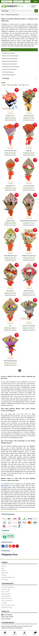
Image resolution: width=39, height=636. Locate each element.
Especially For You (10, 186)
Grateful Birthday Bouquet (10, 255)
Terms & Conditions (6, 600)
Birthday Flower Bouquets (12, 14)
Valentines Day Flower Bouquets (10, 56)
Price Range (5, 78)
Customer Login (5, 589)
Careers (3, 570)
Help (36, 1)
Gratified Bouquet (10, 220)
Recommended (7, 1)
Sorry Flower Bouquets (8, 72)
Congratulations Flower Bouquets (10, 66)
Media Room (5, 573)
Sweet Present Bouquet (10, 150)
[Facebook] (3, 546)
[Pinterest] (13, 546)
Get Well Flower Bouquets (8, 75)
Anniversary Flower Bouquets (9, 64)
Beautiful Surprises (29, 291)
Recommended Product (8, 605)
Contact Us (5, 611)
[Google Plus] (17, 546)
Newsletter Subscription (8, 577)
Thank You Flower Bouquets (9, 69)
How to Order (5, 591)
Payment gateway (8, 514)
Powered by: (5, 551)
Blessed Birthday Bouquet (10, 361)
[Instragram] (10, 546)
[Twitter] (6, 546)
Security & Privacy (6, 598)
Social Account (6, 542)
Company (4, 562)
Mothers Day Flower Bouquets (10, 58)
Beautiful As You (10, 115)
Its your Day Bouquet (28, 186)
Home (2, 14)
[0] (34, 632)
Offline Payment (5, 594)
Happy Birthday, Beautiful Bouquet (28, 220)
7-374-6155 (8, 619)
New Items (27, 1)
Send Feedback (7, 615)
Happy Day (29, 150)
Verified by (5, 530)
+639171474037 (9, 617)
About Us (4, 566)
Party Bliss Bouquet (29, 115)
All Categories (6, 50)
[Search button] (36, 10)
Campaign (4, 603)
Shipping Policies (6, 596)
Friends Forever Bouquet (29, 325)
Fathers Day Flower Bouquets (9, 61)
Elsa (10, 325)
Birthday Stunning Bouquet (29, 255)
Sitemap (3, 575)
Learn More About (7, 583)
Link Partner (4, 579)
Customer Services (7, 622)
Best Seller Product (18, 1)
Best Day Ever (10, 291)
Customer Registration (7, 587)
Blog (2, 568)
